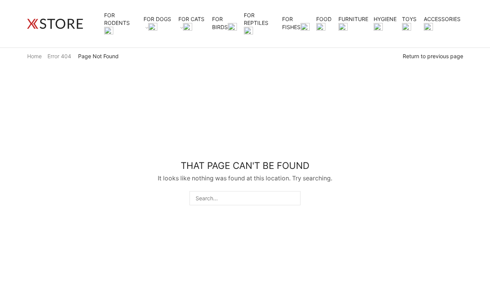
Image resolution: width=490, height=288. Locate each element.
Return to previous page (433, 56)
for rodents (117, 19)
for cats (191, 19)
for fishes (291, 23)
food (324, 19)
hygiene (385, 19)
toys (409, 19)
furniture (353, 19)
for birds (220, 23)
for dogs (157, 19)
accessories (442, 19)
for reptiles (256, 19)
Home (34, 56)
